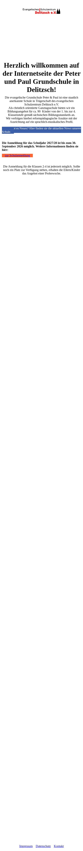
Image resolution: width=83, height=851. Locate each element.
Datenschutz (43, 846)
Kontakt (59, 846)
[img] (41, 11)
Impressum (26, 846)
